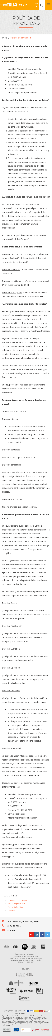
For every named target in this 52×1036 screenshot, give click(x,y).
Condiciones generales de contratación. (26, 960)
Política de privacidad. (18, 958)
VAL (36, 6)
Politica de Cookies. (34, 958)
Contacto (11, 910)
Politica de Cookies (15, 907)
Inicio (4, 38)
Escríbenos (11, 930)
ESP (36, 3)
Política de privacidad (16, 903)
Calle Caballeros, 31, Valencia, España (23, 922)
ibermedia (30, 962)
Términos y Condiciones (17, 900)
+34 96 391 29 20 (14, 926)
